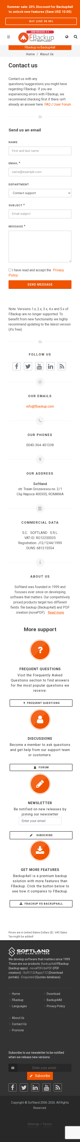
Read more (56, 612)
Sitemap (33, 1124)
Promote (18, 1030)
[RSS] (58, 1087)
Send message (40, 284)
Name (13, 142)
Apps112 (42, 972)
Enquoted (27, 977)
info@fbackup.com (40, 406)
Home (16, 993)
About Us (18, 1018)
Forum (43, 767)
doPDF (47, 968)
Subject (15, 205)
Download (53, 993)
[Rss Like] (62, 366)
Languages (19, 1006)
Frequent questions (43, 703)
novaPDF (36, 968)
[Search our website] (75, 36)
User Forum (62, 104)
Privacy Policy (56, 1006)
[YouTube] (46, 1087)
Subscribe (43, 835)
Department (19, 184)
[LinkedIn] (35, 1087)
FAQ (47, 104)
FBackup (17, 1000)
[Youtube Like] (39, 366)
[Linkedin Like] (51, 366)
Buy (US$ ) (41, 21)
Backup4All (54, 1000)
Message (16, 226)
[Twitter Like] (28, 366)
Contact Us (19, 1024)
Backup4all (48, 963)
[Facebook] (13, 1087)
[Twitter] (24, 1087)
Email (13, 163)
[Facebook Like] (17, 366)
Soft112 (28, 972)
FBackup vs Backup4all (43, 903)
